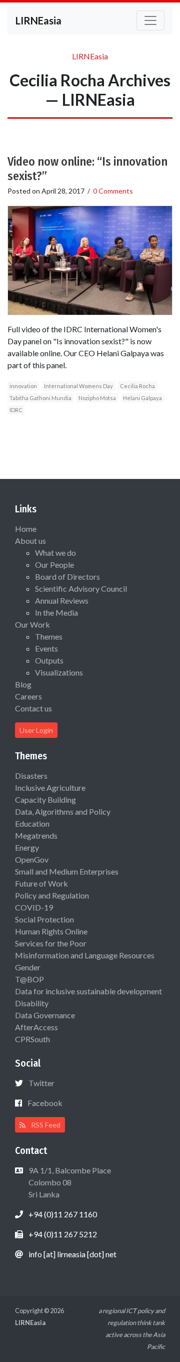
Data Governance (45, 1015)
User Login (36, 730)
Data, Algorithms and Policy (62, 811)
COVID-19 (34, 907)
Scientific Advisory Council (81, 588)
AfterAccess (36, 1027)
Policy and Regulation (52, 895)
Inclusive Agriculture (50, 787)
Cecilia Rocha (137, 386)
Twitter (41, 1083)
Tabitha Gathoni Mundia (41, 398)
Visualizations (59, 672)
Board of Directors (67, 576)
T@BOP (29, 979)
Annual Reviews (61, 600)
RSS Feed (45, 1125)
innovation (23, 386)
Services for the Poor (50, 943)
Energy (27, 847)
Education (32, 823)
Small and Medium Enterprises (66, 871)
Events (46, 648)
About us (30, 540)
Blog (23, 684)
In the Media (56, 612)
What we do (55, 552)
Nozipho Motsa (97, 398)
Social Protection (44, 919)
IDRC (16, 410)
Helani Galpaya (142, 398)
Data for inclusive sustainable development (88, 991)
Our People (54, 564)
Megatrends (36, 835)
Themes (48, 636)
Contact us (33, 708)
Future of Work (41, 883)
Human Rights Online (51, 931)
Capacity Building (45, 799)
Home (25, 528)
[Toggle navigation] (150, 20)
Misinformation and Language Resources (84, 955)
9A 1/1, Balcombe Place (69, 1182)
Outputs (49, 660)
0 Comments (113, 191)
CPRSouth (32, 1039)
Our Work (32, 624)
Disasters (31, 775)
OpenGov (31, 859)
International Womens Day (78, 386)
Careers (28, 696)
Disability (31, 1003)
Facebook (45, 1103)
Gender (27, 967)
